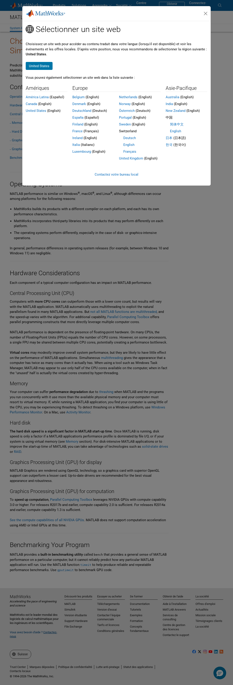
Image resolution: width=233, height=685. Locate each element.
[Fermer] (205, 13)
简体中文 (177, 124)
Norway (125, 104)
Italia (76, 145)
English (128, 145)
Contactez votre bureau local (116, 174)
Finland (77, 124)
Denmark (79, 104)
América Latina (37, 97)
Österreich (127, 111)
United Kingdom (131, 158)
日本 (169, 138)
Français (129, 152)
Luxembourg (81, 152)
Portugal (125, 117)
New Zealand (175, 111)
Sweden (125, 124)
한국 (169, 145)
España (78, 117)
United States (36, 111)
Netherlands (128, 97)
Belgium (78, 97)
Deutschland (81, 111)
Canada (31, 104)
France (77, 131)
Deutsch (129, 138)
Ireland (77, 138)
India (169, 104)
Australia (172, 97)
